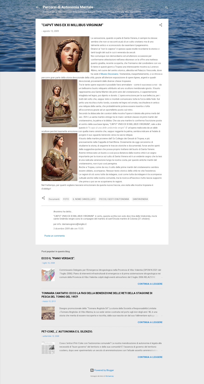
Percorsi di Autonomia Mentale (68, 7)
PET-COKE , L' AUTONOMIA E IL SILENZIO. (67, 331)
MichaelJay (109, 376)
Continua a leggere (150, 284)
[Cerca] (166, 8)
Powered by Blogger (104, 370)
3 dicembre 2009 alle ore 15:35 (68, 228)
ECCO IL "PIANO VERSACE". (58, 258)
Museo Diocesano (109, 74)
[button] (160, 25)
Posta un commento (55, 235)
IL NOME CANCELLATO (84, 199)
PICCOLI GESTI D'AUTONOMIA (114, 199)
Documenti (54, 199)
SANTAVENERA (140, 199)
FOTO (66, 199)
